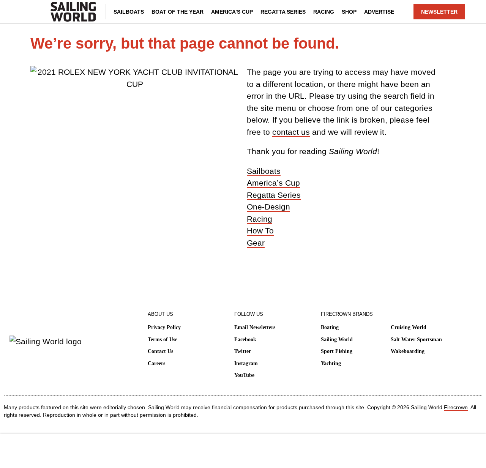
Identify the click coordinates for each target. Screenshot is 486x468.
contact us (291, 132)
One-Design (268, 206)
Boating (330, 327)
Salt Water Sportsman (416, 339)
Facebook (245, 339)
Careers (156, 363)
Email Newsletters (254, 327)
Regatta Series (283, 12)
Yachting (331, 363)
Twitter (242, 351)
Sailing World (337, 339)
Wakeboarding (407, 351)
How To (260, 230)
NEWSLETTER (439, 12)
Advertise (379, 12)
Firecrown (456, 407)
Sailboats (129, 12)
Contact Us (160, 351)
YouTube (244, 375)
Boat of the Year (177, 12)
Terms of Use (162, 339)
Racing (323, 12)
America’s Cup (232, 12)
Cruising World (408, 327)
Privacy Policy (164, 327)
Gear (256, 242)
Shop (349, 12)
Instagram (246, 363)
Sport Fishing (336, 351)
